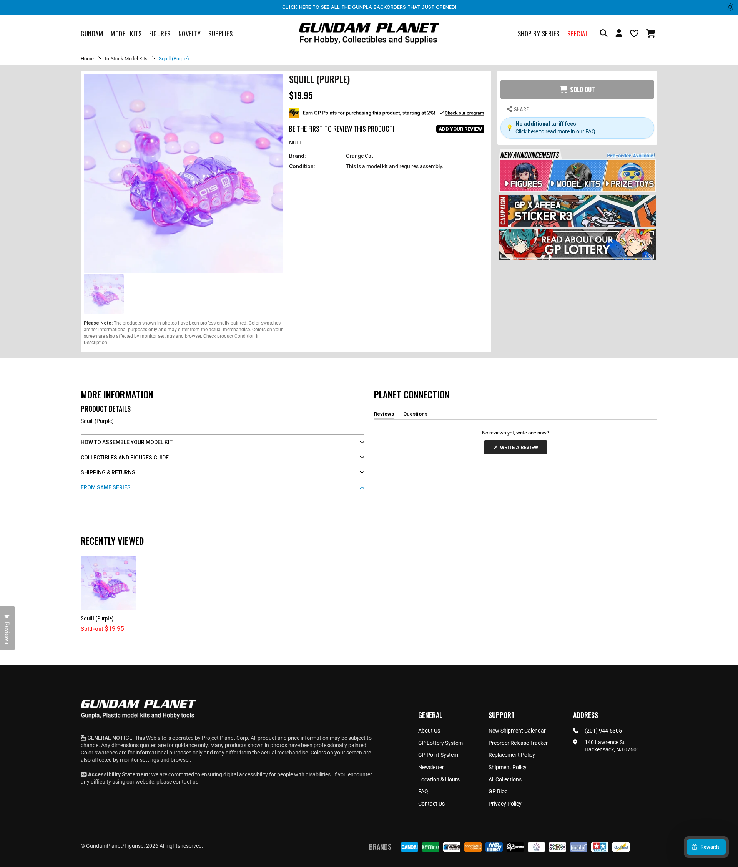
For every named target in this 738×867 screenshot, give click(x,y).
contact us (185, 782)
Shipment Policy (508, 767)
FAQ (423, 791)
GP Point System (438, 755)
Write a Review (520, 449)
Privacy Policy (505, 804)
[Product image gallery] (183, 173)
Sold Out (582, 89)
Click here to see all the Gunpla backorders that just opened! (369, 7)
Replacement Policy (512, 755)
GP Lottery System (440, 743)
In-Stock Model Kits (126, 58)
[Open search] (604, 33)
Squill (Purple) (97, 618)
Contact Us (431, 804)
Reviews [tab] (384, 415)
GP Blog (498, 791)
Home (87, 58)
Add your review (460, 129)
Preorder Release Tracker (518, 743)
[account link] (618, 34)
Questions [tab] (415, 415)
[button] (651, 33)
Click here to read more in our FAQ (555, 131)
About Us (429, 731)
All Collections (505, 779)
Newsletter (431, 767)
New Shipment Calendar (517, 731)
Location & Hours (439, 779)
